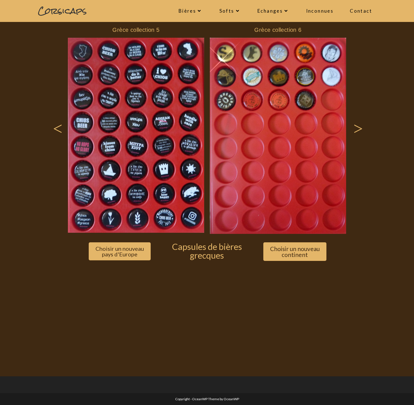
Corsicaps (62, 11)
